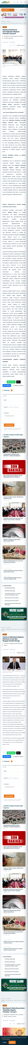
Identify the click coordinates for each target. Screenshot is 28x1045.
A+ (14, 45)
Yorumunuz (6, 413)
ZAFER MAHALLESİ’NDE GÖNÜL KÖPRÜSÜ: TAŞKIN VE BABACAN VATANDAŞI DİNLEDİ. (21, 10)
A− (10, 45)
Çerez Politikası (6, 1039)
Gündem (8, 21)
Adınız (5, 400)
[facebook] (25, 6)
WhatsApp (12, 381)
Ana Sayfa (3, 21)
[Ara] (17, 2)
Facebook (7, 385)
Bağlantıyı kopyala (21, 45)
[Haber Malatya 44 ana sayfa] (5, 2)
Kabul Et (12, 1042)
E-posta (11, 407)
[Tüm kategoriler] (25, 2)
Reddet (5, 1042)
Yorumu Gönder (9, 425)
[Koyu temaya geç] (21, 2)
